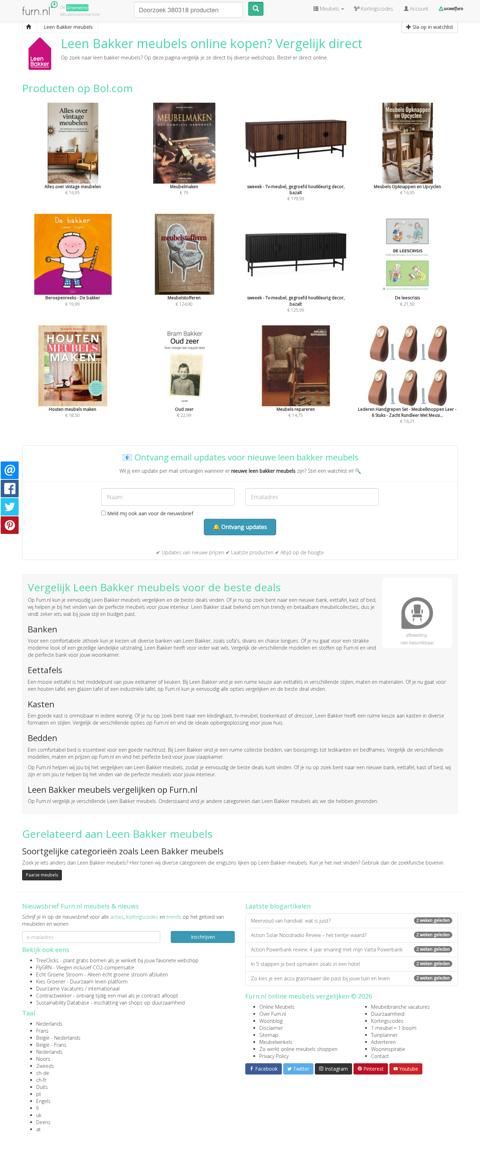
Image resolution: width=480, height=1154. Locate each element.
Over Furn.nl (272, 1013)
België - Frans (51, 1044)
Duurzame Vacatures (60, 988)
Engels (43, 1101)
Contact (380, 1056)
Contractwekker (54, 995)
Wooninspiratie (388, 1049)
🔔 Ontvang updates (240, 527)
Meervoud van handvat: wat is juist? (350, 920)
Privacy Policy (273, 1056)
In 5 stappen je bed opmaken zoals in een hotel (350, 964)
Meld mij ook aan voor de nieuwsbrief (149, 513)
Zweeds (45, 1066)
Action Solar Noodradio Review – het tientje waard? (350, 935)
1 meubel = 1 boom (393, 1028)
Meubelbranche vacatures (400, 1006)
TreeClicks (47, 960)
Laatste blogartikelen (278, 906)
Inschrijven (203, 936)
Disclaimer (271, 1028)
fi (37, 1108)
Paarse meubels (42, 875)
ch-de (42, 1073)
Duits (42, 1087)
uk (38, 1115)
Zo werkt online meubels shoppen (298, 1049)
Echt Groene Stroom (59, 974)
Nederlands (49, 1023)
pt (38, 1094)
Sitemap (268, 1035)
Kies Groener (50, 981)
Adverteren (383, 1042)
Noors (43, 1059)
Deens (43, 1122)
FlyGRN (44, 967)
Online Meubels (276, 1006)
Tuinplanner (384, 1035)
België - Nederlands (58, 1037)
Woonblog (271, 1021)
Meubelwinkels (275, 1042)
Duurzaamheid (387, 1013)
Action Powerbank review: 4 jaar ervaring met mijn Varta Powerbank (350, 949)
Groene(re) (77, 8)
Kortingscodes (387, 1021)
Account (418, 8)
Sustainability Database (62, 1002)
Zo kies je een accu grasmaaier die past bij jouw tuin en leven (350, 978)
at (38, 1129)
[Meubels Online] (28, 27)
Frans (42, 1030)
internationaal (103, 988)
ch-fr (41, 1080)
